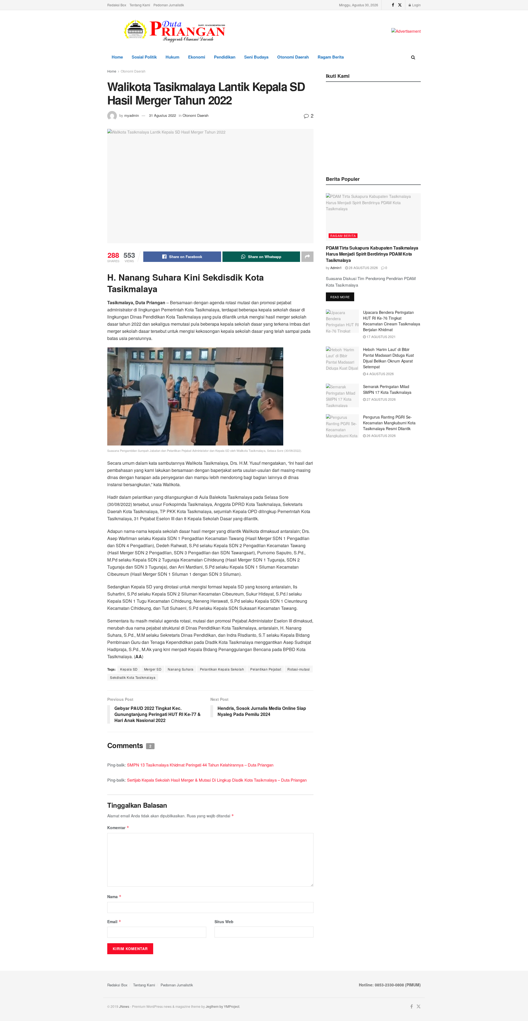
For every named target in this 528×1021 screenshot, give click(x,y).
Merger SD (153, 669)
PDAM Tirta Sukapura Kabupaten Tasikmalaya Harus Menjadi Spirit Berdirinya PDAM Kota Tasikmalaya (372, 254)
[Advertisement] (373, 127)
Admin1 (336, 267)
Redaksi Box (116, 4)
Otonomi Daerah (293, 57)
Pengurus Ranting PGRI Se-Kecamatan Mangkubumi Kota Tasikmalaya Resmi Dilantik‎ (389, 422)
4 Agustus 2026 (380, 373)
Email (114, 921)
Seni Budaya (256, 57)
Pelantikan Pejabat (265, 669)
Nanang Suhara (181, 669)
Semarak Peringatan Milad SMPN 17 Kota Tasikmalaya (387, 389)
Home (117, 57)
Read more (340, 297)
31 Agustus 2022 (162, 115)
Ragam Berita (331, 57)
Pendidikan (224, 57)
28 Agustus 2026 (363, 267)
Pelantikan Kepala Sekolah (222, 669)
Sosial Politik (144, 57)
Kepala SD (129, 669)
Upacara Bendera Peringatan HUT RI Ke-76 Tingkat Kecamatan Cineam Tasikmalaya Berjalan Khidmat (391, 320)
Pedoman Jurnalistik (168, 4)
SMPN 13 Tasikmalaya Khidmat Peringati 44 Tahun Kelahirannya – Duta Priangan (200, 765)
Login (416, 4)
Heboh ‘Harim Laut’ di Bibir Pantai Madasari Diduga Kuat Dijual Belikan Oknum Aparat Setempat (388, 358)
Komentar (118, 827)
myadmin (131, 115)
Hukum (172, 57)
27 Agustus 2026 (381, 399)
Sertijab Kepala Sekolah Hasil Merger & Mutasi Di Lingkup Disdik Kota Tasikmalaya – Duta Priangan (217, 780)
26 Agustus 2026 (381, 435)
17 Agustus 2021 (381, 336)
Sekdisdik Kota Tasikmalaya (132, 677)
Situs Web (224, 921)
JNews (124, 1006)
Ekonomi (196, 57)
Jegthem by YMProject (222, 1006)
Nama (114, 896)
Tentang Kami (140, 4)
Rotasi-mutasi (298, 669)
